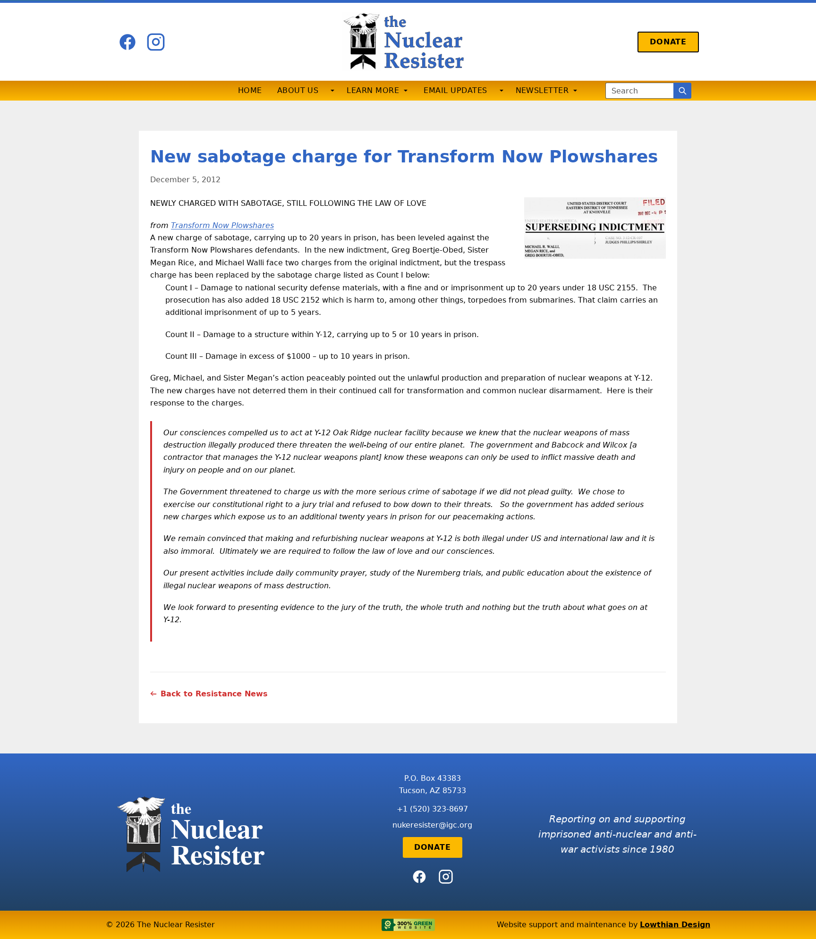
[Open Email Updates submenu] (501, 91)
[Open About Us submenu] (332, 91)
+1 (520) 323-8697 (432, 808)
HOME (250, 90)
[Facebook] (127, 42)
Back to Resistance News (214, 693)
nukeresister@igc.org (432, 825)
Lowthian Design (675, 924)
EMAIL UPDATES (455, 90)
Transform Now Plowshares (222, 225)
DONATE (668, 41)
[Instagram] (155, 42)
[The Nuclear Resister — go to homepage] (408, 41)
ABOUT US (298, 90)
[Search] (682, 91)
